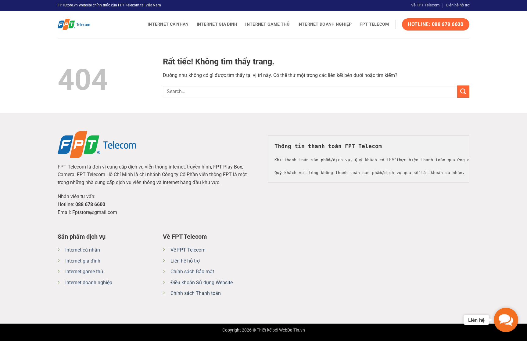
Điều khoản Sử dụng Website (201, 282)
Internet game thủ (267, 24)
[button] (506, 320)
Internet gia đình (217, 24)
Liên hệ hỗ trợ (457, 5)
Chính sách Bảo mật (192, 271)
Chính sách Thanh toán (195, 293)
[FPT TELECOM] (88, 24)
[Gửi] (463, 91)
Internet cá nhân (168, 24)
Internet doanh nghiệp (324, 24)
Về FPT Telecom (425, 5)
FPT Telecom (374, 24)
